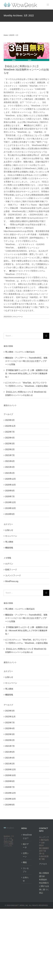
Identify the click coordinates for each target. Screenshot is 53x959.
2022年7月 (10, 432)
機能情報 (9, 548)
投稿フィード (11, 570)
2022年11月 (10, 426)
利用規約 (43, 880)
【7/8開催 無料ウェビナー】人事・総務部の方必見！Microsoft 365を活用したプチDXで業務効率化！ (26, 373)
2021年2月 (10, 473)
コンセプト (26, 870)
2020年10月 (10, 485)
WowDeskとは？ (26, 836)
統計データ (26, 845)
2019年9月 (10, 514)
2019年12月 (10, 502)
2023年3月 (10, 420)
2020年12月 (10, 479)
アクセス (43, 864)
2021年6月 (10, 461)
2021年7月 (10, 455)
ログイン (9, 564)
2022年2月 (10, 449)
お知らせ (9, 530)
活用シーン (26, 855)
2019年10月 (10, 508)
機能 (25, 862)
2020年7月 (10, 496)
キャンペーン (26, 42)
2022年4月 (10, 438)
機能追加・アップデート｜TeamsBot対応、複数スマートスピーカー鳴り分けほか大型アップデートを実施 (26, 361)
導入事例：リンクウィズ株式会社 (20, 352)
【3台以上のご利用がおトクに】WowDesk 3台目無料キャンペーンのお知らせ (26, 69)
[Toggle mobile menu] (48, 4)
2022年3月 (10, 444)
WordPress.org (11, 581)
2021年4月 (10, 467)
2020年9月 (10, 491)
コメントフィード (13, 575)
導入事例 (9, 542)
